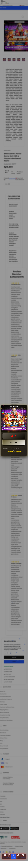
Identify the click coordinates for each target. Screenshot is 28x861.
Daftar (13, 858)
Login (8, 858)
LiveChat (22, 858)
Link (18, 858)
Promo (5, 858)
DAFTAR (13, 442)
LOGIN (13, 436)
